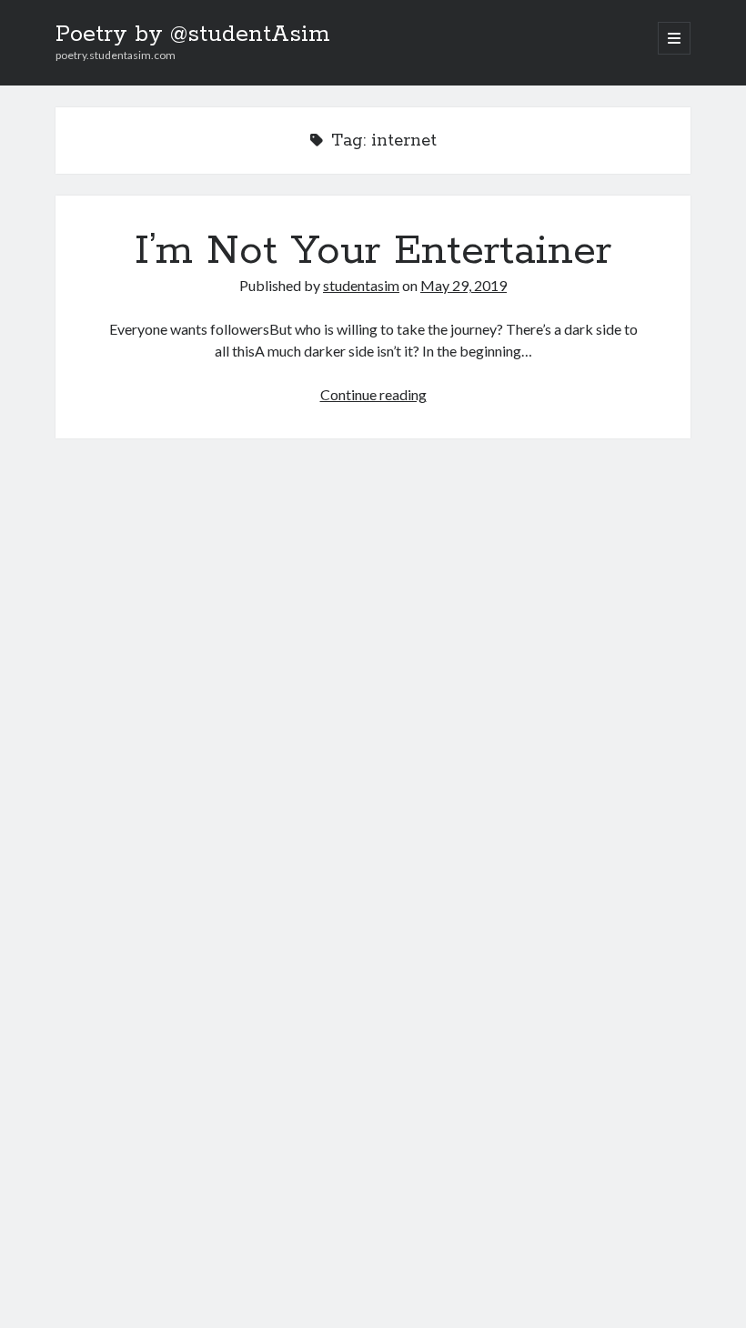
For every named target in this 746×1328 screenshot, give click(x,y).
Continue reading (373, 394)
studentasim (361, 285)
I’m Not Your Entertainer (373, 251)
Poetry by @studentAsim (192, 34)
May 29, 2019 (463, 285)
